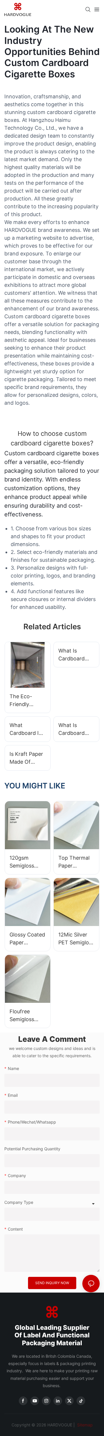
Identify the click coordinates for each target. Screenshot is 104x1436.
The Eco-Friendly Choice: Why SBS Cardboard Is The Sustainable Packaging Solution (25, 700)
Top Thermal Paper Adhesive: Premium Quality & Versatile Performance (74, 862)
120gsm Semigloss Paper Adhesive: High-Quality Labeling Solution (25, 862)
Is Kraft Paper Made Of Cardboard (26, 758)
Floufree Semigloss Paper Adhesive (22, 1015)
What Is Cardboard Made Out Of (74, 729)
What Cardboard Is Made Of (25, 729)
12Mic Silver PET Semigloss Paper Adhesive (76, 939)
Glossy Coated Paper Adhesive (27, 939)
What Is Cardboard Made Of (71, 655)
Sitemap (84, 1424)
